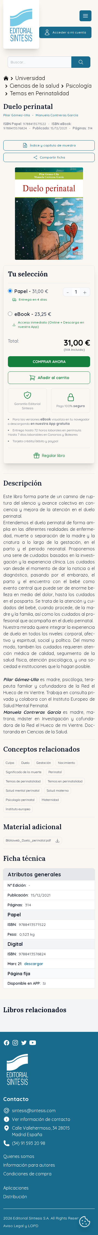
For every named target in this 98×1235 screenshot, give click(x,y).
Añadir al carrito (53, 377)
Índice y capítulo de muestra (53, 145)
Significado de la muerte (23, 772)
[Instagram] (15, 1042)
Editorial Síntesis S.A (31, 1218)
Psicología (79, 85)
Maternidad (50, 800)
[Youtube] (32, 1042)
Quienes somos (18, 1156)
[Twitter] (24, 1042)
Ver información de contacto (41, 1119)
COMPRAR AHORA (49, 361)
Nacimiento (66, 763)
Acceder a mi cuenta (69, 32)
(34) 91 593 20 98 (28, 1143)
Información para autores (29, 1165)
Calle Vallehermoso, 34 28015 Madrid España (41, 1131)
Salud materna (58, 790)
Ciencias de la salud (34, 85)
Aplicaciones (16, 1188)
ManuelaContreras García (57, 115)
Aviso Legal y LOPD (20, 1225)
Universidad (30, 78)
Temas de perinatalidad (23, 781)
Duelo (25, 763)
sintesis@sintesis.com (34, 1110)
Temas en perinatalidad (65, 781)
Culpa (10, 763)
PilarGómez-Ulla (16, 115)
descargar (33, 963)
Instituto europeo (18, 809)
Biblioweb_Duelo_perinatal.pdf (28, 840)
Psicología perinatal (20, 800)
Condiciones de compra (27, 1173)
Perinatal (55, 772)
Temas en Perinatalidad (39, 93)
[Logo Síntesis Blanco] (17, 1069)
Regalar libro (53, 455)
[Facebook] (6, 1042)
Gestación (43, 763)
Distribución (15, 1196)
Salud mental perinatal (22, 790)
